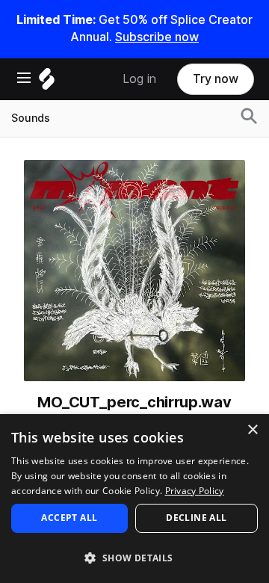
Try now (215, 79)
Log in (139, 79)
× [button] (252, 430)
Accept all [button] (69, 517)
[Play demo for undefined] (134, 270)
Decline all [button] (196, 517)
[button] (134, 557)
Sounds (30, 118)
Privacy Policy (194, 490)
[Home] (47, 83)
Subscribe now (157, 37)
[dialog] (134, 498)
